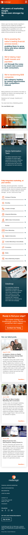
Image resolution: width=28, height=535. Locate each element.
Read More (21, 379)
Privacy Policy (4, 531)
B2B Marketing (5, 490)
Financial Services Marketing (9, 485)
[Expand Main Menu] (26, 2)
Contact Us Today (14, 328)
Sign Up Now (6, 519)
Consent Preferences (11, 531)
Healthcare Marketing (7, 488)
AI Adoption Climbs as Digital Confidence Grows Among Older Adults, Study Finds (13, 356)
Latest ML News (5, 493)
